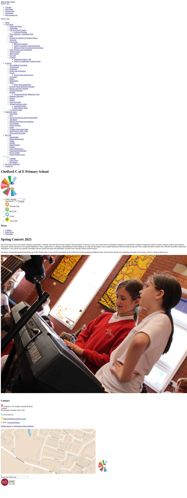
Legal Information (13, 422)
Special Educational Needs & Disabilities (24, 118)
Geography (13, 77)
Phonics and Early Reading (19, 88)
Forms (12, 127)
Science (12, 98)
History (12, 79)
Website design (6, 426)
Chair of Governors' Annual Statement (27, 46)
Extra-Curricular (15, 102)
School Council (15, 52)
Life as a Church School (18, 30)
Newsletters (9, 13)
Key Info (8, 135)
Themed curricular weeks (18, 104)
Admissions (14, 28)
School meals (9, 11)
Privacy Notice (15, 153)
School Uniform (15, 125)
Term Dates (9, 9)
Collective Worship (20, 32)
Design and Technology (18, 71)
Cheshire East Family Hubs (19, 129)
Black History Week (21, 108)
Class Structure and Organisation (21, 50)
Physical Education (16, 90)
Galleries (13, 57)
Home (7, 22)
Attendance (13, 120)
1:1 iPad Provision (16, 110)
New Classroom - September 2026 (21, 34)
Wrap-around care (11, 15)
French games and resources (23, 75)
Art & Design (14, 67)
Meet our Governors (21, 44)
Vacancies (13, 40)
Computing (13, 69)
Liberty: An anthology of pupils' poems (27, 61)
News (7, 156)
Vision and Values (16, 26)
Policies (12, 147)
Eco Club (13, 55)
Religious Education (16, 96)
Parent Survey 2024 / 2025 (19, 131)
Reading (12, 92)
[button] (10, 18)
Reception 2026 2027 (12, 164)
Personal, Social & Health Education (22, 87)
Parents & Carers (11, 112)
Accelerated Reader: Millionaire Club (26, 94)
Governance (14, 42)
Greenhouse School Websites (24, 426)
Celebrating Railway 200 (22, 59)
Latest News (14, 160)
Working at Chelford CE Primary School (23, 38)
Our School (9, 24)
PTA (11, 116)
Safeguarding (14, 137)
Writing (12, 100)
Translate (21, 201)
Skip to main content (8, 2)
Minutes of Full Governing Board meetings (28, 48)
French (12, 73)
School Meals (14, 123)
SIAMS (12, 143)
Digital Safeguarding (17, 139)
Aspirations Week (20, 106)
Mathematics (14, 81)
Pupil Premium (15, 145)
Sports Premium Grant (17, 155)
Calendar (8, 7)
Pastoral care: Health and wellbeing (22, 122)
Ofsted (12, 141)
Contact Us (9, 166)
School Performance (16, 149)
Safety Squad (14, 54)
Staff (11, 36)
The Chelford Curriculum (18, 65)
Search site (4, 477)
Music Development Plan (22, 85)
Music (12, 83)
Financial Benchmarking (18, 151)
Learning (8, 63)
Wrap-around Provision (17, 133)
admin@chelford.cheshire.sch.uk (14, 419)
